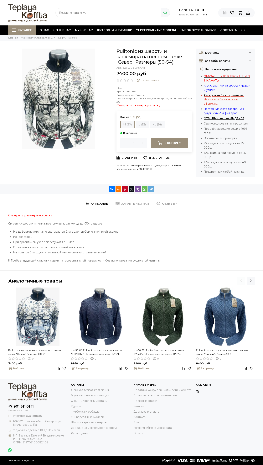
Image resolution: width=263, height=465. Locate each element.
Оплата (138, 433)
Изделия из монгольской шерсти (94, 428)
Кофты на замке (171, 165)
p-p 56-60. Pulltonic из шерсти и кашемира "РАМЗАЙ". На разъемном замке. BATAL (158, 352)
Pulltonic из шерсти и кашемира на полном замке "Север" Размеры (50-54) (34, 352)
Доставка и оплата (146, 411)
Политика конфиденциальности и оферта (162, 390)
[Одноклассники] (118, 189)
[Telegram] (151, 189)
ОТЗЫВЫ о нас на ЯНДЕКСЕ (224, 118)
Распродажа (79, 433)
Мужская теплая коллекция (90, 395)
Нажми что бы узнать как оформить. (224, 99)
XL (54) (157, 124)
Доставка (228, 30)
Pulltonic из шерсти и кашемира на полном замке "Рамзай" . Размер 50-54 (222, 352)
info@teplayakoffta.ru (27, 416)
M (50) (127, 124)
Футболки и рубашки (114, 30)
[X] (131, 189)
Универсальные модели (156, 30)
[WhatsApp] (144, 189)
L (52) (142, 124)
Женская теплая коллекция (90, 390)
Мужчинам (84, 30)
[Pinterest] (125, 189)
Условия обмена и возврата (152, 428)
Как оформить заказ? (198, 30)
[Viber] (138, 189)
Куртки (76, 406)
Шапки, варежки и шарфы (89, 422)
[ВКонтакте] (112, 189)
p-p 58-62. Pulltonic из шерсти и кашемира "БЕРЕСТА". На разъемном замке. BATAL (96, 352)
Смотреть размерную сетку (138, 105)
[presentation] (241, 281)
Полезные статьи (145, 401)
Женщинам (62, 30)
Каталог (25, 30)
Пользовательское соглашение (155, 395)
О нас (44, 30)
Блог (136, 422)
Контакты (140, 417)
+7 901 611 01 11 (191, 10)
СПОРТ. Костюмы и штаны (89, 401)
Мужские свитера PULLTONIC (134, 168)
